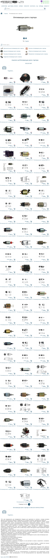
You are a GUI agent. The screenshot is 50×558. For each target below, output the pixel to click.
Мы (37, 6)
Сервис (21, 6)
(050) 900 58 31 (45, 1)
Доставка (13, 6)
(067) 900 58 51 (45, 2)
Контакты (32, 6)
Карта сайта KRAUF (5, 556)
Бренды (41, 6)
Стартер (6, 13)
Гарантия (26, 6)
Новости (46, 6)
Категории (4, 6)
